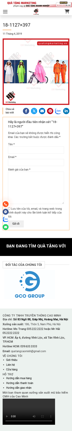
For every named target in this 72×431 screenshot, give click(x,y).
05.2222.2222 (11, 333)
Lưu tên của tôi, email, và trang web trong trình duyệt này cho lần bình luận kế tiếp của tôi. (35, 212)
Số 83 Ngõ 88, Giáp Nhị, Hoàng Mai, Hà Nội (40, 319)
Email (12, 157)
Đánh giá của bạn (19, 169)
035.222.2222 (35, 329)
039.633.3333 (28, 346)
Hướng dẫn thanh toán (19, 383)
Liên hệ (10, 364)
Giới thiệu (11, 360)
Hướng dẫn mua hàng (19, 378)
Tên (11, 144)
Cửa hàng (11, 369)
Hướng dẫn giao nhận (18, 387)
